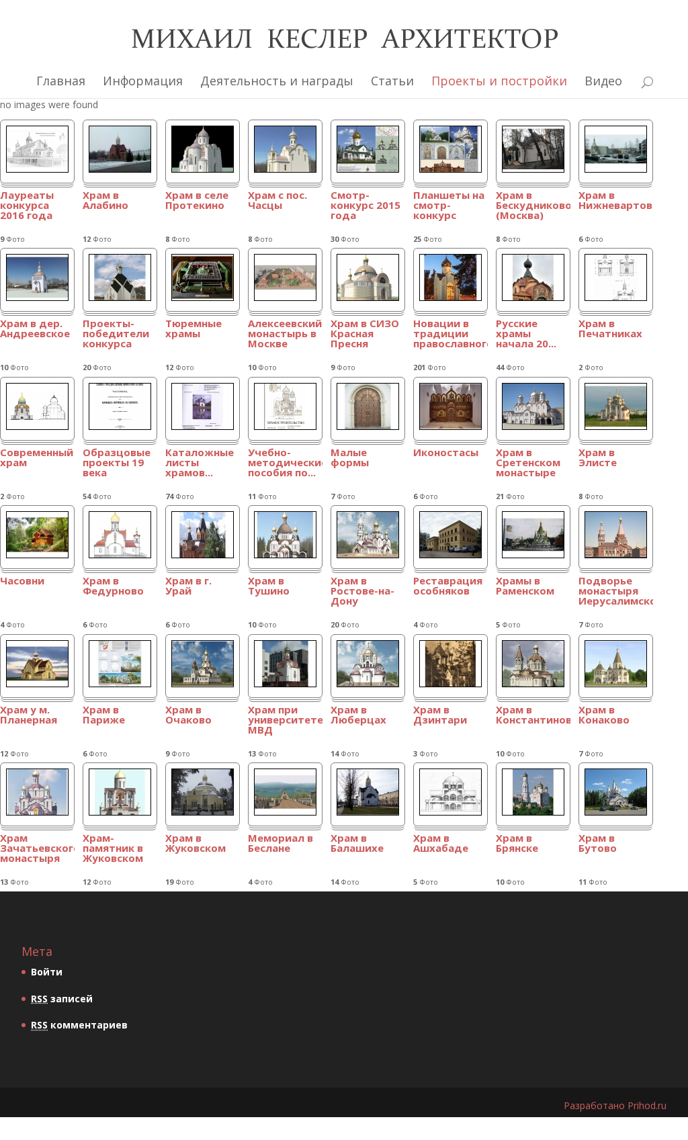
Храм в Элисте (597, 458)
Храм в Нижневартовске (615, 201)
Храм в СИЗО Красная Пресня (365, 334)
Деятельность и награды (276, 81)
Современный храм (36, 458)
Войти (46, 971)
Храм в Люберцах (358, 715)
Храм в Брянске (517, 843)
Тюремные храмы (193, 329)
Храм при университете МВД (285, 720)
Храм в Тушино (269, 586)
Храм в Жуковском (195, 843)
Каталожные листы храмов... (199, 463)
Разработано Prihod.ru (615, 1105)
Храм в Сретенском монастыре (528, 463)
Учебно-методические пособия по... (285, 463)
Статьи (392, 81)
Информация (143, 81)
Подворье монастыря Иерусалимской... (615, 591)
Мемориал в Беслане (280, 843)
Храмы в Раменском (525, 586)
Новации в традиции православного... (450, 334)
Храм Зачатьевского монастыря (37, 849)
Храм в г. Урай (188, 586)
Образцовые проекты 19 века (116, 463)
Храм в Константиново (533, 715)
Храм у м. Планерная (28, 715)
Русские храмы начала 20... (526, 334)
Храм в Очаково (188, 715)
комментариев (79, 1024)
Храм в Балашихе (357, 843)
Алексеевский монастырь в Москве (285, 334)
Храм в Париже (104, 715)
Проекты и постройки (499, 81)
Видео (603, 81)
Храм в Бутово (597, 843)
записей (62, 998)
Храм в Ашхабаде (440, 843)
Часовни (22, 581)
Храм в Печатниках (610, 329)
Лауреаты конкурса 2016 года (27, 206)
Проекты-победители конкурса (116, 334)
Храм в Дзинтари (440, 715)
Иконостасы (445, 453)
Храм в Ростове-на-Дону (362, 591)
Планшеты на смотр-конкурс (448, 206)
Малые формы (350, 458)
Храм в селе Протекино (196, 201)
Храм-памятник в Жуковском (113, 849)
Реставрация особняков (447, 586)
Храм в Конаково (604, 715)
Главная (60, 81)
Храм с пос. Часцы (277, 201)
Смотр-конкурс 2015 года (365, 206)
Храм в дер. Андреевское (35, 329)
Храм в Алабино (105, 201)
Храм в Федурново (113, 586)
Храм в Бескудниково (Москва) (533, 206)
